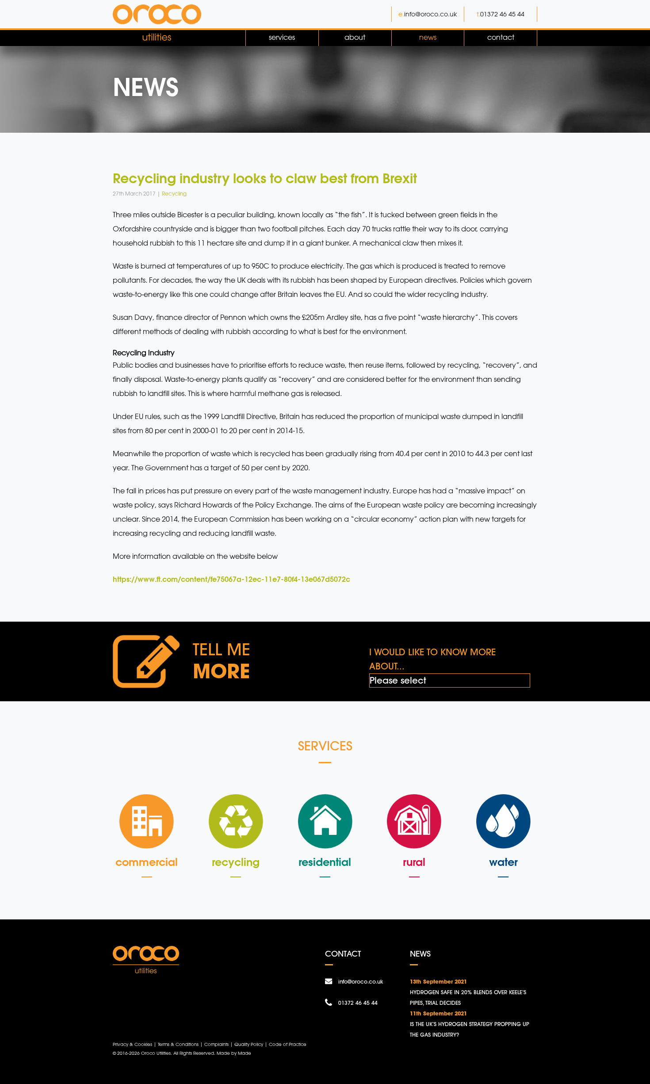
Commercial (146, 862)
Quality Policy (248, 1044)
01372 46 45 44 (502, 14)
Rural (414, 862)
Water (503, 862)
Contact (500, 37)
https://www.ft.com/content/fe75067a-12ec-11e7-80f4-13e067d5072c (231, 579)
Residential (324, 862)
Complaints (216, 1044)
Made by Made (234, 1053)
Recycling (236, 862)
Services (282, 37)
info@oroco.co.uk (430, 14)
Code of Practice (287, 1044)
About (354, 37)
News (427, 37)
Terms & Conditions (178, 1044)
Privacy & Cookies (132, 1044)
